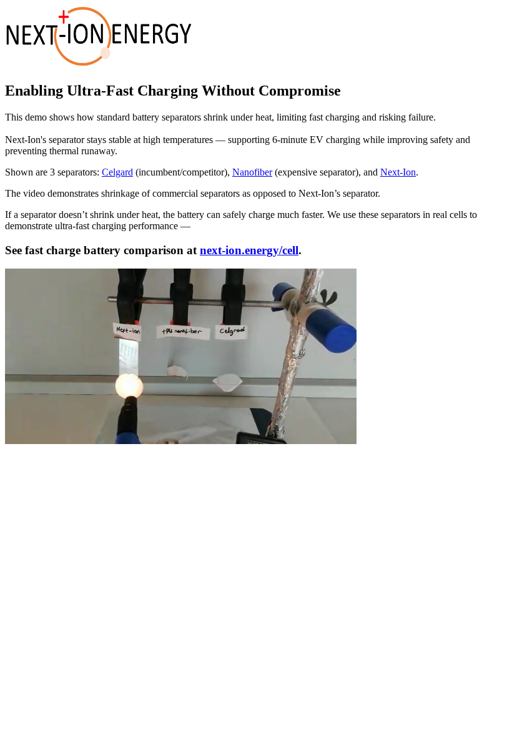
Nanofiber (252, 172)
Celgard (117, 172)
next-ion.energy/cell (249, 250)
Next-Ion (398, 172)
